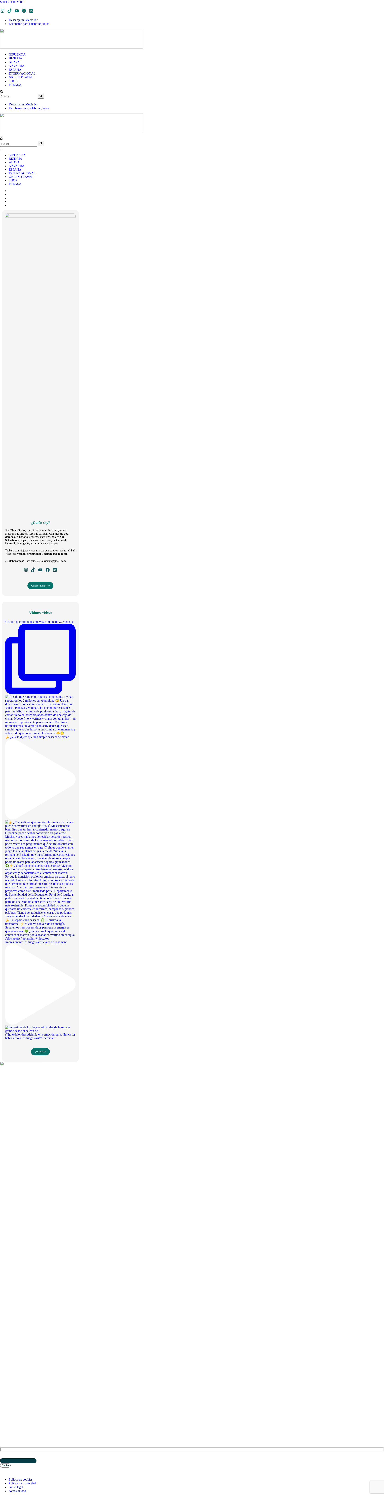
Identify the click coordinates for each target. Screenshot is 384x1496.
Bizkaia (5, 1386)
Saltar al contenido (11, 1)
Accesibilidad (17, 1491)
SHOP (13, 81)
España (4, 1395)
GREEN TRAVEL (21, 77)
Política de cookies (20, 1479)
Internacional (10, 1398)
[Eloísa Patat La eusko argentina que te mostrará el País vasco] (71, 47)
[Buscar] (1, 92)
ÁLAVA (14, 62)
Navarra (5, 1389)
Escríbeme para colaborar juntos (29, 23)
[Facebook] (24, 10)
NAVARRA (16, 66)
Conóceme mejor (40, 585)
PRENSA (15, 85)
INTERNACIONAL (22, 73)
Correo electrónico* (12, 1456)
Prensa (4, 1410)
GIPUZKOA (17, 54)
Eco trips (6, 1404)
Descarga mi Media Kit (23, 20)
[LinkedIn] (31, 10)
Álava (4, 1392)
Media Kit (6, 1416)
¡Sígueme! (40, 1051)
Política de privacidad (22, 1483)
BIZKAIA (15, 58)
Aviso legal (16, 1487)
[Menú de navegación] (1, 136)
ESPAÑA (15, 69)
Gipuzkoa (6, 1383)
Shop (3, 1407)
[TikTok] (9, 10)
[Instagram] (2, 10)
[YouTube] (16, 10)
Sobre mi (5, 1413)
